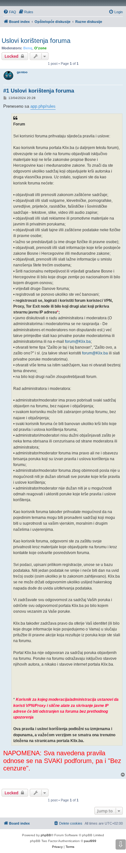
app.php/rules (43, 106)
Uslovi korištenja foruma (36, 40)
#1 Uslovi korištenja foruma (38, 91)
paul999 (90, 841)
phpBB (46, 835)
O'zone (40, 48)
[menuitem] (9, 12)
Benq (27, 48)
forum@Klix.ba (78, 341)
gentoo (22, 72)
